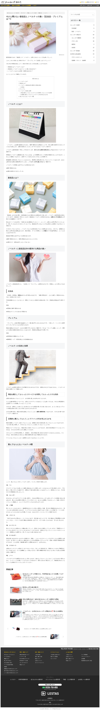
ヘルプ (34, 5)
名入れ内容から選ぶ (8, 662)
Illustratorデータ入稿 (24, 660)
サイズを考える (7, 656)
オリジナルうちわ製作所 (53, 679)
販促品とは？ (23, 83)
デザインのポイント (83, 57)
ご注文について (69, 654)
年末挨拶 (83, 28)
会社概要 (83, 658)
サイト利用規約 (84, 654)
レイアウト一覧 (23, 656)
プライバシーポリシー (85, 656)
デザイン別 (83, 41)
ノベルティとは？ (24, 81)
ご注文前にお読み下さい (55, 654)
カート (97, 2)
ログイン (83, 2)
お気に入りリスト (90, 2)
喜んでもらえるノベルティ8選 (27, 96)
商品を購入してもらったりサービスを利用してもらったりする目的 (36, 92)
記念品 (22, 87)
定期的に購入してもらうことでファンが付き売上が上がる (34, 94)
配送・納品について (70, 658)
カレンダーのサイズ (24, 662)
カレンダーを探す (5, 5)
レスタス (13, 679)
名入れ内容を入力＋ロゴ (24, 658)
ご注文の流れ (37, 654)
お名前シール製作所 (84, 679)
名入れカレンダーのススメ (9, 654)
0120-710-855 (51, 687)
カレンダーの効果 (82, 25)
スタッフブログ (54, 658)
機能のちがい (6, 658)
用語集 (5, 666)
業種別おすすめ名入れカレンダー (10, 668)
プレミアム (22, 89)
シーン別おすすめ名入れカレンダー (11, 672)
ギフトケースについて (39, 662)
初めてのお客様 (16, 5)
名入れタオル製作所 (37, 679)
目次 (33, 78)
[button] (93, 15)
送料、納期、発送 (38, 656)
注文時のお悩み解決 (82, 54)
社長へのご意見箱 (54, 656)
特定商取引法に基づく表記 (86, 660)
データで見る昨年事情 (8, 664)
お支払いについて (38, 660)
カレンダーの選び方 (82, 34)
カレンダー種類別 (83, 38)
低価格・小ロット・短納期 (83, 60)
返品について (37, 658)
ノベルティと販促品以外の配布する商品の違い (30, 85)
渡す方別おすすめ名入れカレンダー (11, 670)
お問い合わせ (83, 5)
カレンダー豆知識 (82, 50)
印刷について (22, 664)
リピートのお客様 (26, 5)
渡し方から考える (7, 660)
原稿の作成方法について (24, 654)
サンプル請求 (96, 5)
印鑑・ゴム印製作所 (69, 679)
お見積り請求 (89, 5)
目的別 (83, 47)
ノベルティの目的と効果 (25, 90)
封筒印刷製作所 (23, 679)
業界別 (83, 44)
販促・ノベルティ (83, 31)
